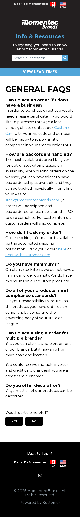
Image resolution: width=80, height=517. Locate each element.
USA (63, 7)
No (34, 421)
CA (53, 7)
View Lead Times (40, 72)
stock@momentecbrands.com (32, 200)
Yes (14, 421)
